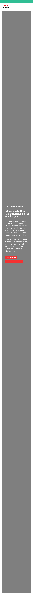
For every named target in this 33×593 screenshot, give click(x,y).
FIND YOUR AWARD (11, 257)
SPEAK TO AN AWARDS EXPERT (14, 261)
